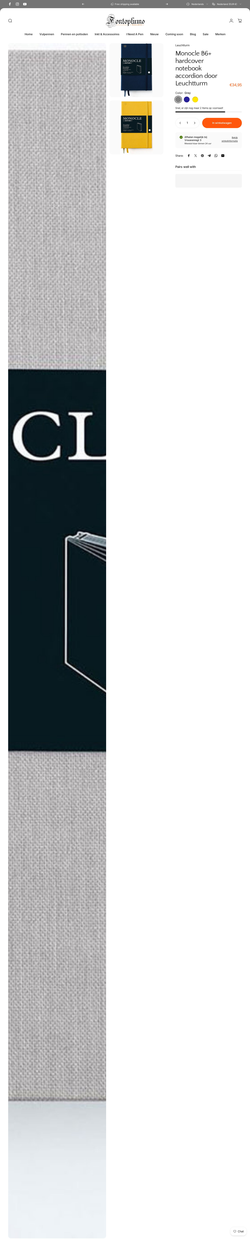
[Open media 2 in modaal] (136, 70)
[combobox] (197, 4)
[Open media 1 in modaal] (57, 640)
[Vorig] (83, 4)
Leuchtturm (182, 45)
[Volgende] (167, 4)
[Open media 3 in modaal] (136, 127)
